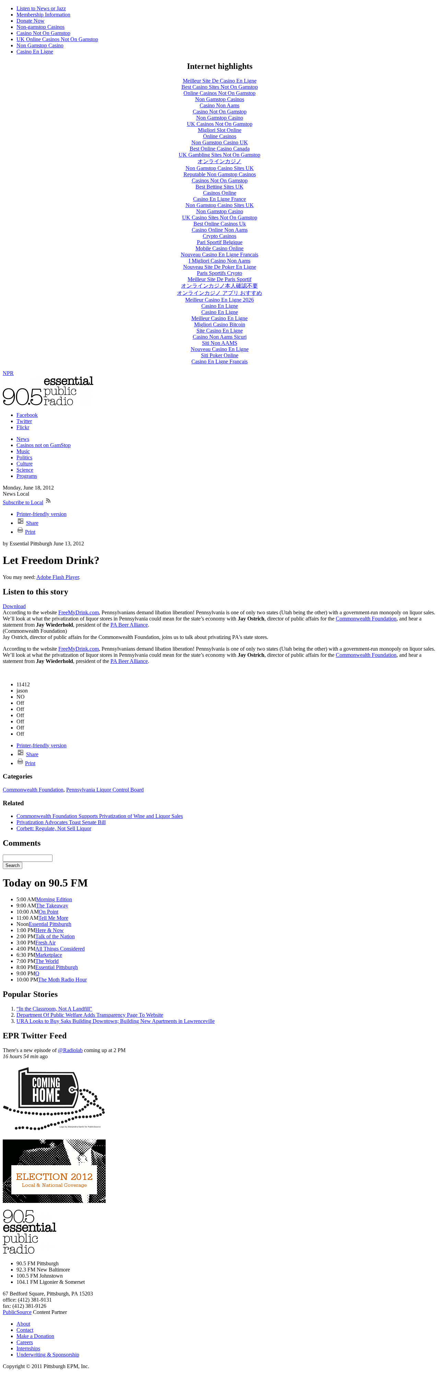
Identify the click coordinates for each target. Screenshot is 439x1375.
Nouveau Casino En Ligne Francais (219, 254)
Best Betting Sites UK (219, 187)
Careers (24, 1342)
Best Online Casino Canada (220, 149)
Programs (26, 476)
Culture (24, 464)
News (22, 439)
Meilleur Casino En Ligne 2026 (219, 300)
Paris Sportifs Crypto (219, 273)
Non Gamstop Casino (39, 45)
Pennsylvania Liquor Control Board (105, 790)
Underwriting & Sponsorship (47, 1355)
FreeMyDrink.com (78, 612)
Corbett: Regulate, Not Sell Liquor (53, 828)
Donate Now (30, 21)
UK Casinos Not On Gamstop (219, 124)
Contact (24, 1330)
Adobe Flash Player (57, 577)
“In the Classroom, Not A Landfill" (54, 1009)
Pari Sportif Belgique (219, 242)
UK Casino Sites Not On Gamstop (219, 217)
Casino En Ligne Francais (219, 361)
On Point (48, 912)
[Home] (48, 403)
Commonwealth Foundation (366, 619)
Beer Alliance (129, 625)
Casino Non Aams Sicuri (220, 337)
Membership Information (43, 14)
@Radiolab (70, 1050)
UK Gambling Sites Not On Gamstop (219, 155)
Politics (24, 457)
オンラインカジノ (219, 161)
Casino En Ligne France (219, 199)
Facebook (27, 415)
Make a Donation (35, 1336)
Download (14, 606)
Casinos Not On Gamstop (220, 180)
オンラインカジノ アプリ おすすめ (219, 293)
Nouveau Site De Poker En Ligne (219, 267)
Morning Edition (54, 899)
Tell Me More (53, 918)
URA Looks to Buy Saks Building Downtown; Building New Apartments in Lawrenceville (115, 1021)
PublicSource (17, 1312)
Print (30, 532)
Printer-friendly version (41, 514)
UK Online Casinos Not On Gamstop (57, 39)
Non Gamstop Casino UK (219, 142)
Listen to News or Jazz (41, 8)
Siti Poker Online (219, 355)
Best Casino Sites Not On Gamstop (219, 87)
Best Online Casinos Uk (219, 224)
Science (24, 470)
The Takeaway (52, 905)
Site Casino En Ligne (220, 331)
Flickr (22, 427)
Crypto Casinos (219, 236)
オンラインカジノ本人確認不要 (219, 286)
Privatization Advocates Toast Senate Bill (61, 822)
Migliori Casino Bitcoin (219, 324)
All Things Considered (60, 949)
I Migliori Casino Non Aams (219, 261)
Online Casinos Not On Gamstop (219, 93)
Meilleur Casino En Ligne (219, 318)
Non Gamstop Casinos (219, 99)
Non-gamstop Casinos (40, 27)
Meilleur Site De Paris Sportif (219, 279)
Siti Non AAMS (219, 343)
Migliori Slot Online (219, 130)
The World (47, 961)
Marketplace (48, 955)
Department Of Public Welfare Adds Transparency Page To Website (89, 1015)
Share (32, 523)
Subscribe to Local (23, 502)
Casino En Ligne (34, 52)
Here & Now (49, 930)
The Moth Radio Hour (62, 979)
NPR (8, 373)
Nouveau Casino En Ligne (220, 349)
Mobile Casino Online (219, 248)
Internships (28, 1348)
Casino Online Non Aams (220, 230)
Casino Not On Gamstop (43, 33)
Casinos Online (219, 193)
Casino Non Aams (219, 105)
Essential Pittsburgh (50, 924)
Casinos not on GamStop (43, 445)
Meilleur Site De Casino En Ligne (220, 81)
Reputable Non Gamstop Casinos (219, 174)
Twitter (24, 421)
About (23, 1324)
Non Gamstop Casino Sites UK (220, 168)
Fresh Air (45, 942)
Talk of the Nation (55, 936)
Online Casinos (219, 136)
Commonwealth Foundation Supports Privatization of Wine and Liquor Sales (99, 816)
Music (23, 451)
